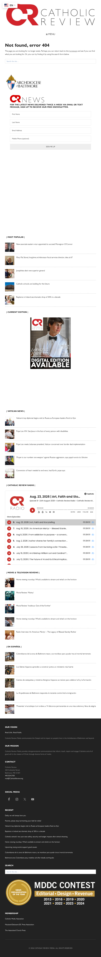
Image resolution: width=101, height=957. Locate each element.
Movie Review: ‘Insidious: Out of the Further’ (33, 605)
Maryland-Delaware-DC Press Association (19, 925)
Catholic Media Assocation (14, 919)
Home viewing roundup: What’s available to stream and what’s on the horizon (46, 579)
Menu (51, 34)
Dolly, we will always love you (15, 815)
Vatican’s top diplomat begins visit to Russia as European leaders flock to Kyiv (46, 418)
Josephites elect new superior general (30, 270)
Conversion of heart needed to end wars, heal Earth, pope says (40, 470)
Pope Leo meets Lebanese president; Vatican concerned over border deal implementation (50, 444)
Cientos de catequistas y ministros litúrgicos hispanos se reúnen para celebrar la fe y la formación (53, 680)
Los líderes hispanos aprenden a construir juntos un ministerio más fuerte (44, 667)
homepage (73, 51)
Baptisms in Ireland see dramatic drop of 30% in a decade (38, 297)
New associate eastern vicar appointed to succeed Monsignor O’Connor (44, 244)
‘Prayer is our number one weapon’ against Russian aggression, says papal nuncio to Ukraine (51, 457)
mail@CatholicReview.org (14, 778)
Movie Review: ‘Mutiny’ (25, 592)
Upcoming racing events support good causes (21, 847)
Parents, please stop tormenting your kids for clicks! (23, 821)
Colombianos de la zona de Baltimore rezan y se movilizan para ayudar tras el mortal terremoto (53, 654)
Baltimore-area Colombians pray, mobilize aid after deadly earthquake (29, 858)
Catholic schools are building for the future (33, 284)
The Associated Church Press (15, 930)
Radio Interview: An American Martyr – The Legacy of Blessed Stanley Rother (46, 632)
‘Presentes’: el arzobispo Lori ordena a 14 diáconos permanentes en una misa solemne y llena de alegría (56, 706)
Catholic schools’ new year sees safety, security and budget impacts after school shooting (36, 837)
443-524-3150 (10, 776)
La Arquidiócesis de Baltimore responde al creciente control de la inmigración (46, 693)
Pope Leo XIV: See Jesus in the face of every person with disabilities (42, 431)
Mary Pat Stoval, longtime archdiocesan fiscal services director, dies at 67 (44, 257)
